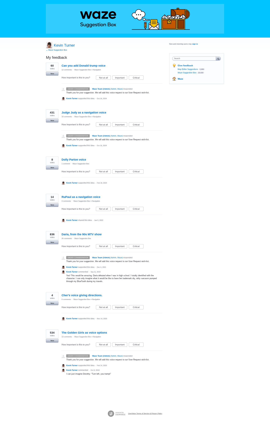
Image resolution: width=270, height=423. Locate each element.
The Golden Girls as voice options (84, 332)
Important (121, 78)
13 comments (67, 337)
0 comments (66, 299)
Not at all (105, 78)
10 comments (67, 117)
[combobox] (195, 58)
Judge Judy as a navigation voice (84, 112)
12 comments (67, 70)
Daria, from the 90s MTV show (82, 234)
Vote (52, 74)
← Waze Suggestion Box (56, 50)
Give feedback (185, 65)
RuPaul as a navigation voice (81, 197)
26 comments (67, 238)
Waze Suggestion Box (82, 70)
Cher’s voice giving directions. (82, 295)
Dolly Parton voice (74, 159)
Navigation (97, 70)
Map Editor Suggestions (188, 69)
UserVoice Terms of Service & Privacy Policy (145, 413)
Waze (180, 79)
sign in (195, 44)
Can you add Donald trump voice (83, 65)
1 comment (66, 164)
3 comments (66, 201)
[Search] (218, 58)
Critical (138, 78)
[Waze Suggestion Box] (135, 19)
